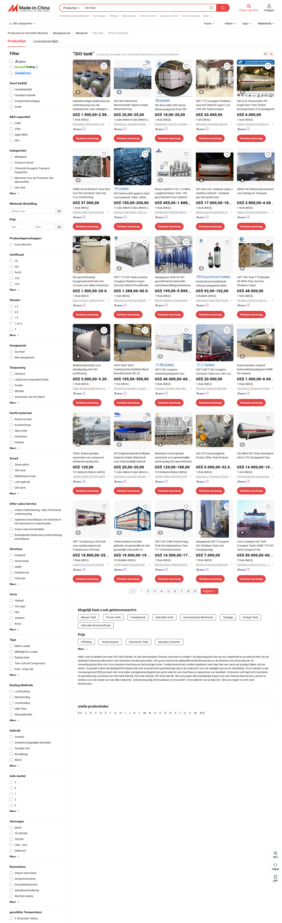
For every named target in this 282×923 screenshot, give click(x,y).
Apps (245, 23)
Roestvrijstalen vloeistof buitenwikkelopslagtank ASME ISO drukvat (255, 369)
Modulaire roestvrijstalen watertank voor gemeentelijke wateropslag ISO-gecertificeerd (173, 457)
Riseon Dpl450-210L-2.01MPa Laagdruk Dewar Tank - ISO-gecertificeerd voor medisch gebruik (172, 193)
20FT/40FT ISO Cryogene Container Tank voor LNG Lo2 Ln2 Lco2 (213, 372)
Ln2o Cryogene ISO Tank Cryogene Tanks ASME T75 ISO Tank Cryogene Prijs (255, 545)
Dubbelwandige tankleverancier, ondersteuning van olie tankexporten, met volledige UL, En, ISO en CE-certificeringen (91, 105)
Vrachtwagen (99, 15)
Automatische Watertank (198, 617)
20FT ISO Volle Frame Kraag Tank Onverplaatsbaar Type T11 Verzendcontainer (171, 545)
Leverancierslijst (45, 41)
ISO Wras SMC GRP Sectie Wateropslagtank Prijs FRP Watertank (171, 107)
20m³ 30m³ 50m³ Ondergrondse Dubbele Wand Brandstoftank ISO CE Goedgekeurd (131, 369)
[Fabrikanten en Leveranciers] (28, 8)
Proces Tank (113, 617)
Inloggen (269, 10)
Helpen (229, 23)
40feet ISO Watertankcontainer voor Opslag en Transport (255, 191)
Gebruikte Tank (164, 617)
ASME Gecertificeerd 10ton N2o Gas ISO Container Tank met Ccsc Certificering (91, 193)
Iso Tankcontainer (191, 15)
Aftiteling (113, 15)
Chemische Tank (147, 15)
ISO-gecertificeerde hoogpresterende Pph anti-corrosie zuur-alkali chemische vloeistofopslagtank (90, 281)
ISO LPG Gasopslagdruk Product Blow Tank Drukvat (212, 455)
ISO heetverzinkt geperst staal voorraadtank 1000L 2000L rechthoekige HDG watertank (131, 195)
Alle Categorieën (22, 23)
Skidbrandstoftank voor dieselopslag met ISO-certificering (87, 369)
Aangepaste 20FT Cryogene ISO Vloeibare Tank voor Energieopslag (212, 545)
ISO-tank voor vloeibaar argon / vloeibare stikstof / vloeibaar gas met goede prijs (214, 193)
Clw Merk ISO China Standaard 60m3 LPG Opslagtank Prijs (255, 455)
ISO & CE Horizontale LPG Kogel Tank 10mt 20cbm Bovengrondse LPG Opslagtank (255, 105)
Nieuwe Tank (88, 617)
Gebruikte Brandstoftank (95, 625)
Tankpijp (228, 617)
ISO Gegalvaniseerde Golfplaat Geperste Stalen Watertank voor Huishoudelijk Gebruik (132, 457)
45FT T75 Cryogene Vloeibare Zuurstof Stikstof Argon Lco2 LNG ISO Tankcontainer (213, 105)
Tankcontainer (128, 15)
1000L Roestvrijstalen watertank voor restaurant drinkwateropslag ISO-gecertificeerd (88, 457)
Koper (207, 23)
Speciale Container (169, 15)
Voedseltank (138, 617)
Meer (81, 648)
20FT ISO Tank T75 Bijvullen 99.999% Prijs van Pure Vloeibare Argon (253, 281)
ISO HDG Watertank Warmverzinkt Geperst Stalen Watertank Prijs (131, 105)
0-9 (80, 713)
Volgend (208, 591)
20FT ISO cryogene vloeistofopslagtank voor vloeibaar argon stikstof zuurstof (169, 372)
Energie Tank (250, 617)
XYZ (202, 713)
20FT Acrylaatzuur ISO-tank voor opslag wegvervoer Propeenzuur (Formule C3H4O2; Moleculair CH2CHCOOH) (89, 546)
